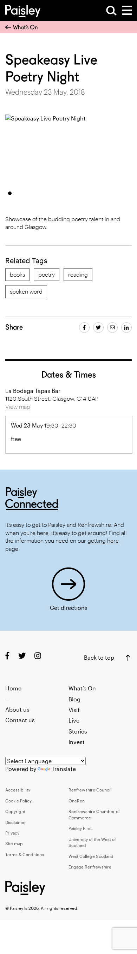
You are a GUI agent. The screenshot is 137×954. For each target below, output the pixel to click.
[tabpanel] (68, 149)
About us (17, 709)
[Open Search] (111, 11)
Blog (74, 699)
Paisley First (80, 828)
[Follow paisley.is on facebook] (7, 655)
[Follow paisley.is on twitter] (22, 655)
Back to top (99, 657)
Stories (77, 731)
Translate (64, 768)
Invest (76, 741)
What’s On (25, 27)
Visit (74, 709)
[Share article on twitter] (98, 327)
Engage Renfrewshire (89, 866)
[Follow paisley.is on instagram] (37, 655)
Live (73, 720)
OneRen (76, 800)
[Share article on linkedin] (126, 327)
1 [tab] (10, 193)
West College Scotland (90, 856)
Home (13, 688)
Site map (14, 843)
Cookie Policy (18, 800)
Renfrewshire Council (89, 789)
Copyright (15, 811)
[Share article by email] (112, 327)
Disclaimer (15, 822)
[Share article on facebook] (84, 327)
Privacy (12, 832)
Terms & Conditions (24, 854)
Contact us (20, 720)
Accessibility (17, 789)
